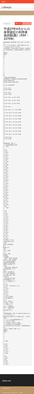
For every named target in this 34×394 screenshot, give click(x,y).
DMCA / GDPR (14, 392)
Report (19, 23)
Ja (6, 7)
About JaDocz (6, 392)
